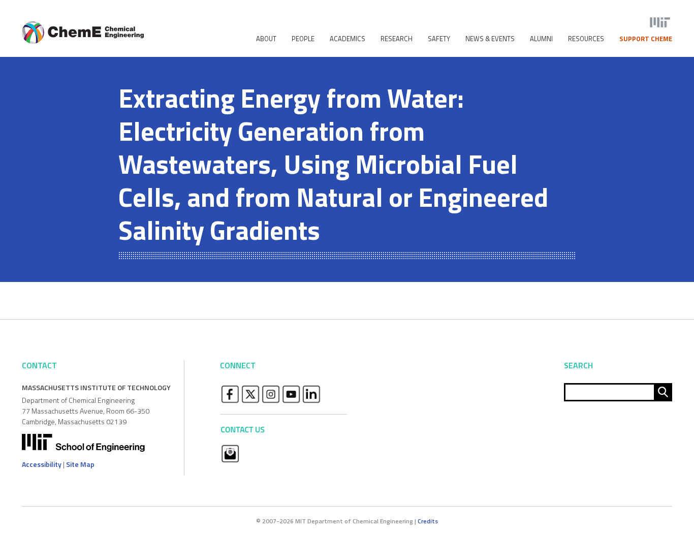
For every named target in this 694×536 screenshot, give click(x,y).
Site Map (80, 464)
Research (397, 39)
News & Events (490, 39)
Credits (428, 521)
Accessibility (41, 464)
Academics (347, 39)
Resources (586, 39)
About (266, 39)
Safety (439, 39)
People (303, 39)
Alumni (541, 39)
